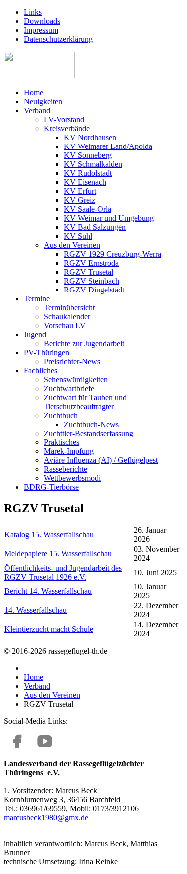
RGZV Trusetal (88, 272)
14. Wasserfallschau (35, 610)
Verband (37, 110)
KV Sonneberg (88, 155)
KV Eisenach (85, 182)
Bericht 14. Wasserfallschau (48, 591)
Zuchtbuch (61, 415)
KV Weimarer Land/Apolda (108, 146)
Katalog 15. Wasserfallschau (49, 534)
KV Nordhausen (90, 137)
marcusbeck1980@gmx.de (46, 817)
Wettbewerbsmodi (72, 478)
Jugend (35, 334)
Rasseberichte (65, 469)
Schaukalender (67, 316)
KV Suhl (78, 236)
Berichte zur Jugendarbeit (84, 343)
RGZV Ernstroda (91, 263)
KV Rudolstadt (88, 173)
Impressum (41, 30)
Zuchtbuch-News (91, 424)
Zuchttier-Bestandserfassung (88, 433)
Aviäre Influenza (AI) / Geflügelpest (101, 460)
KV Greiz (79, 200)
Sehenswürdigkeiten (76, 379)
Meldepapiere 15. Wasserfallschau (58, 553)
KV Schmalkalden (93, 164)
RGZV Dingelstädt (94, 290)
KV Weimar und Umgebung (109, 218)
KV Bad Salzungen (95, 227)
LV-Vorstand (64, 119)
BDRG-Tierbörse (51, 487)
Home (33, 92)
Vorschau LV (65, 325)
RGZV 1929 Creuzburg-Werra (112, 254)
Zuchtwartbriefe (69, 388)
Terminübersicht (69, 307)
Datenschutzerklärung (58, 39)
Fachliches (40, 370)
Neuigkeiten (43, 101)
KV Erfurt (80, 191)
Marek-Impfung (69, 451)
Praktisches (61, 442)
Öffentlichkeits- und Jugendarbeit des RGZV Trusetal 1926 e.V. (63, 572)
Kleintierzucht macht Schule (48, 629)
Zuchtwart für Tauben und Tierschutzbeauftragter (85, 402)
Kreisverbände (67, 128)
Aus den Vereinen (72, 245)
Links (33, 12)
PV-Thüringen (46, 352)
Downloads (42, 21)
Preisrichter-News (72, 361)
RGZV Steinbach (91, 281)
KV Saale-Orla (87, 209)
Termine (37, 298)
